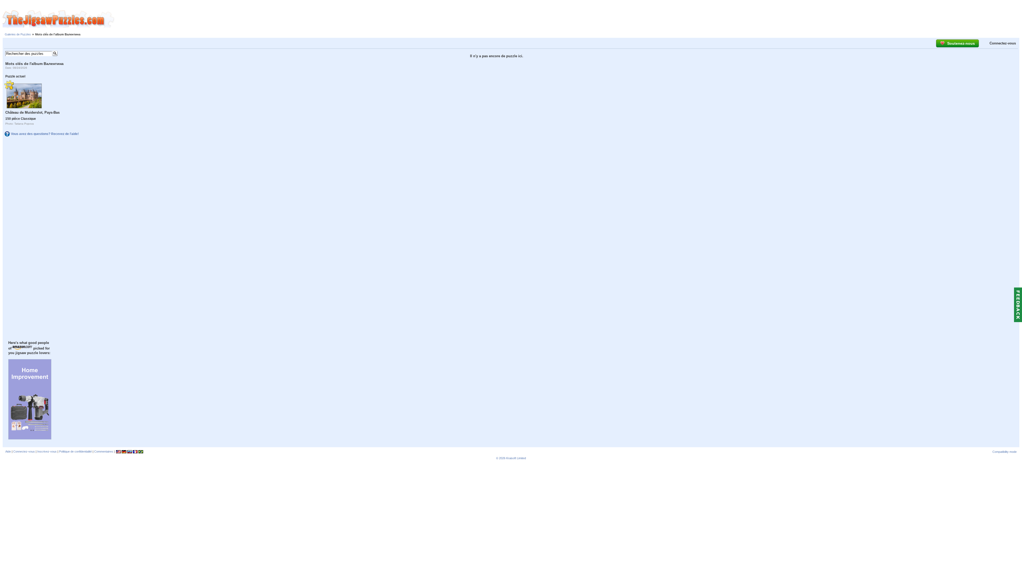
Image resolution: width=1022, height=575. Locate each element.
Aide (8, 451)
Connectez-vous (1003, 43)
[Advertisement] (568, 19)
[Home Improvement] (30, 438)
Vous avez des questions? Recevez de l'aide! (45, 134)
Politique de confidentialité (75, 451)
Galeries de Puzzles (18, 34)
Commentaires (103, 451)
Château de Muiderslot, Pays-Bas (32, 112)
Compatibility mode (1004, 451)
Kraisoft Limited (516, 458)
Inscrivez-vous (47, 451)
